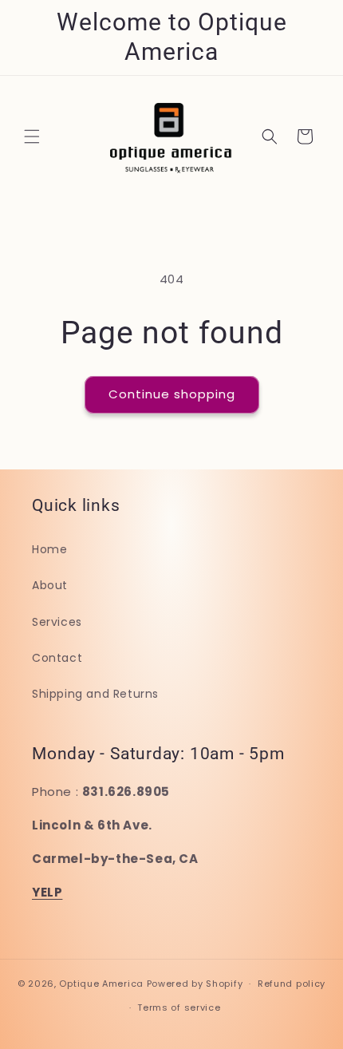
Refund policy (291, 983)
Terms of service (178, 1007)
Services (57, 622)
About (50, 585)
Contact (57, 658)
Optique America (101, 983)
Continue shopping (171, 394)
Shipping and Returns (95, 694)
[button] (31, 136)
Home (49, 549)
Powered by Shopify (195, 983)
